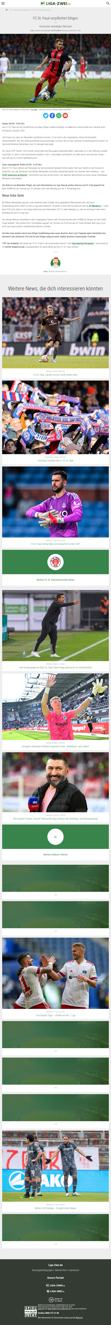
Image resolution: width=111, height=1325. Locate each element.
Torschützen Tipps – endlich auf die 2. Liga (55, 1015)
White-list (79, 1318)
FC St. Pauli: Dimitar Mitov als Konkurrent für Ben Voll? (55, 544)
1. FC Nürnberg (94, 206)
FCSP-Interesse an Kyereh (14, 175)
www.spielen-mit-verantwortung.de (59, 1309)
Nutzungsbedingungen (42, 1270)
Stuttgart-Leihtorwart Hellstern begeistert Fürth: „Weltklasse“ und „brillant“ (55, 746)
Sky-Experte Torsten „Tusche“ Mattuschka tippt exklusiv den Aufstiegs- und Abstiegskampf (55, 818)
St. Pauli (34, 110)
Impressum (73, 1270)
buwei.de (41, 1309)
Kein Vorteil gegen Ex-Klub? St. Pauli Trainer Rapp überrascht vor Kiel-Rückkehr (55, 667)
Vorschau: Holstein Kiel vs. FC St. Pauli (55, 460)
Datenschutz (60, 1270)
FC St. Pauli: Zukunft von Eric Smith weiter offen (55, 374)
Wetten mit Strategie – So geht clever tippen (55, 1208)
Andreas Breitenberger (58, 271)
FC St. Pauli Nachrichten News (19, 10)
